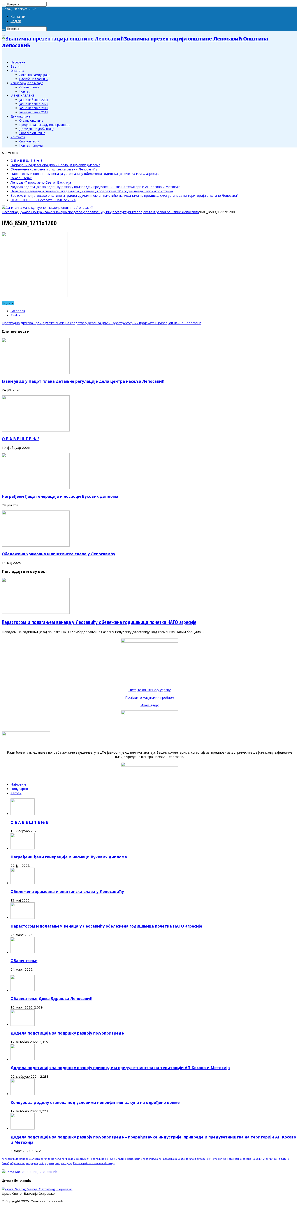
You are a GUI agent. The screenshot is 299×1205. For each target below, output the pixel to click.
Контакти (18, 16)
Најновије (18, 784)
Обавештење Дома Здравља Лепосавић (51, 998)
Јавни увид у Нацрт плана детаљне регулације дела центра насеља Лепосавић (83, 381)
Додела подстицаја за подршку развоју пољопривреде (67, 1033)
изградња (32, 1163)
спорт (144, 1158)
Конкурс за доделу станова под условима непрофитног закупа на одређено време (95, 1102)
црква (50, 1163)
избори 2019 (81, 1158)
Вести (15, 66)
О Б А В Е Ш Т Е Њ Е (26, 160)
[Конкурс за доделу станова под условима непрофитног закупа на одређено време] (23, 1093)
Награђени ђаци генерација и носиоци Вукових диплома (55, 165)
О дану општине (31, 120)
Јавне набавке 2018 (33, 112)
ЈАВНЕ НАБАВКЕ (22, 95)
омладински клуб (207, 1158)
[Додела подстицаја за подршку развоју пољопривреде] (23, 1024)
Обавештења (29, 87)
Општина (17, 70)
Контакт (25, 91)
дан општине (282, 1158)
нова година (97, 1158)
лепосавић (8, 1158)
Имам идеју (150, 705)
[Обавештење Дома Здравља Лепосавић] (23, 990)
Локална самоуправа (34, 75)
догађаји (191, 1158)
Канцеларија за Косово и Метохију (93, 1163)
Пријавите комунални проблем (149, 697)
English (16, 21)
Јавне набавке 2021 (33, 100)
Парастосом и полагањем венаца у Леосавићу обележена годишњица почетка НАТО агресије (85, 173)
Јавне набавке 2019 (33, 108)
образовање (17, 1163)
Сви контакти (29, 141)
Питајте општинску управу (149, 690)
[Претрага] (3, 5)
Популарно (19, 788)
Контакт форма (31, 145)
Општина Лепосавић (128, 1158)
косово (247, 1158)
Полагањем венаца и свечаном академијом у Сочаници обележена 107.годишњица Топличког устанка (92, 191)
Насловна (18, 62)
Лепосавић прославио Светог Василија (41, 182)
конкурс (110, 1158)
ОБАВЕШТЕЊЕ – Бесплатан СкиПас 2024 (43, 200)
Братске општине (32, 133)
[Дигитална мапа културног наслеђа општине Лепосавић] (47, 207)
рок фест (60, 1163)
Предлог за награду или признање (44, 125)
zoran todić (47, 1158)
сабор (42, 1163)
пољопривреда (64, 1158)
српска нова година (230, 1158)
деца (69, 1163)
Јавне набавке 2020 (33, 104)
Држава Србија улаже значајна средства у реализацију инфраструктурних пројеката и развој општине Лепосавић (108, 212)
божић (5, 1163)
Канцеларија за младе (27, 83)
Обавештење (21, 178)
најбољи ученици (262, 1158)
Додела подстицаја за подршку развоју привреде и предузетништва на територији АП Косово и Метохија (95, 186)
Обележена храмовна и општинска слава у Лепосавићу (54, 169)
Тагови (16, 793)
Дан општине (20, 116)
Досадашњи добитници (36, 129)
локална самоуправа (28, 1158)
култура (153, 1158)
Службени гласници (33, 79)
